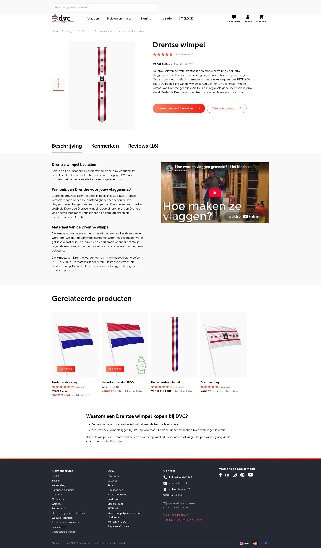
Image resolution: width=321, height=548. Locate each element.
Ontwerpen (58, 499)
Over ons (113, 476)
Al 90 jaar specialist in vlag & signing (217, 7)
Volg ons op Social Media (237, 469)
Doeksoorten (115, 490)
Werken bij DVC (117, 521)
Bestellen (57, 476)
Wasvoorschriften (62, 517)
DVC (111, 471)
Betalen (56, 480)
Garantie (57, 503)
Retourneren (59, 508)
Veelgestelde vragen (64, 531)
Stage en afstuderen (119, 526)
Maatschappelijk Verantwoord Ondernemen (125, 515)
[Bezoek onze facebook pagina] (220, 475)
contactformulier (111, 441)
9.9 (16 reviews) (184, 54)
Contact (169, 471)
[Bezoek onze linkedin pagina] (227, 475)
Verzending (58, 485)
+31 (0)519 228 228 (180, 476)
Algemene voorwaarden (66, 522)
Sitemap (56, 543)
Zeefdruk (113, 499)
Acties (111, 485)
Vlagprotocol (115, 503)
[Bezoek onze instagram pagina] (235, 475)
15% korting (66, 368)
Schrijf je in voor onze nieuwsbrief (183, 519)
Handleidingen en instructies (68, 513)
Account (57, 494)
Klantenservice (62, 471)
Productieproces (117, 494)
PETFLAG (113, 508)
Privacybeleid (59, 527)
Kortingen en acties (63, 490)
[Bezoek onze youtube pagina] (250, 475)
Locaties (112, 480)
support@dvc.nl (177, 483)
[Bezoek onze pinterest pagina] (242, 475)
